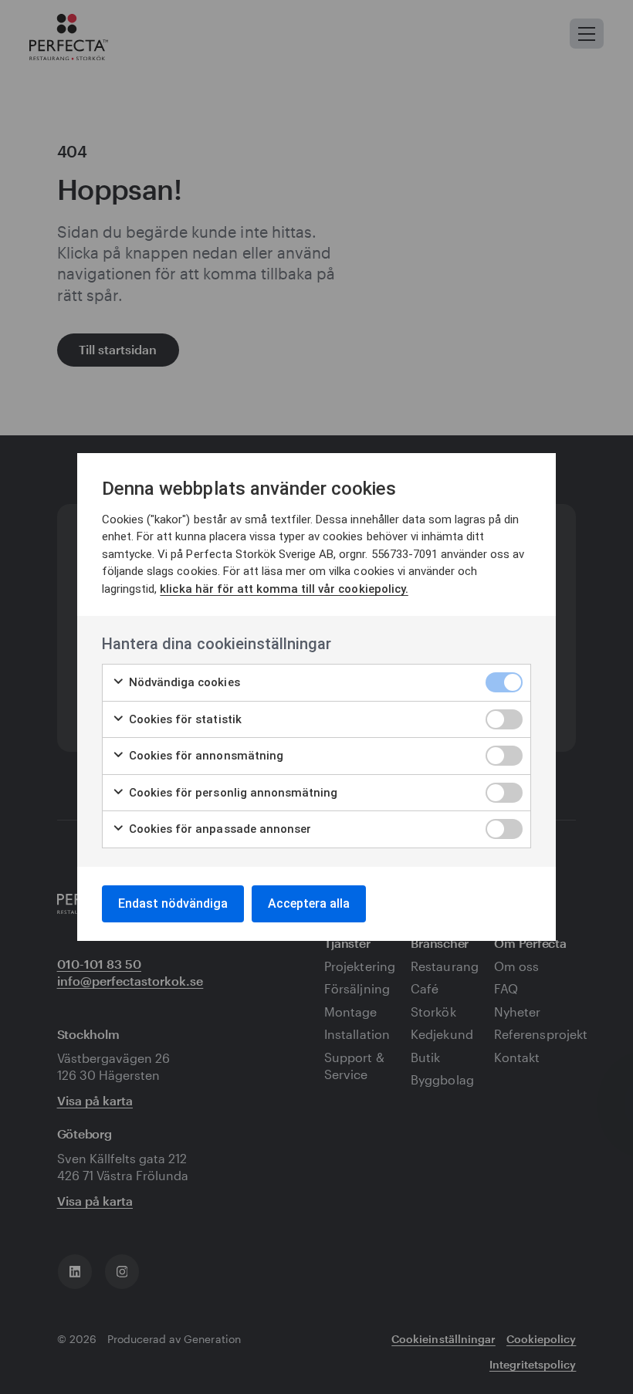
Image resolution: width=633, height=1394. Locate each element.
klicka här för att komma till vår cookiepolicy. (284, 589)
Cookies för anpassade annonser (218, 829)
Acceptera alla (309, 903)
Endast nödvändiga (173, 903)
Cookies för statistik (184, 719)
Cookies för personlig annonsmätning (231, 793)
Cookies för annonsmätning (204, 756)
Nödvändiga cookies (183, 682)
